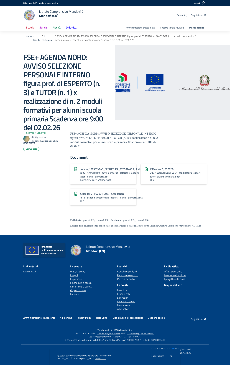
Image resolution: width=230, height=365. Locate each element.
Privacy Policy (84, 318)
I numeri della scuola (81, 283)
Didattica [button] (71, 27)
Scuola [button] (30, 27)
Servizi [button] (43, 27)
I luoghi (74, 275)
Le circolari (122, 298)
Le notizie (122, 290)
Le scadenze (123, 305)
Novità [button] (57, 27)
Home (29, 36)
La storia (74, 294)
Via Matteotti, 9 (104, 330)
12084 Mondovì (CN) (123, 330)
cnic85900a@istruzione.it (108, 333)
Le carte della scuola (81, 286)
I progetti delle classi (174, 279)
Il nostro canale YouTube (172, 27)
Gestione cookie (156, 318)
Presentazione (77, 271)
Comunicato (31, 148)
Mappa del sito (196, 27)
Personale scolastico (127, 275)
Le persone (76, 279)
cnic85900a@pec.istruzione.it (140, 333)
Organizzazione (78, 290)
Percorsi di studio (126, 279)
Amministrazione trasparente (140, 27)
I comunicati (47, 38)
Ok (171, 356)
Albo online (123, 309)
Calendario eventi (126, 301)
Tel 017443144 (83, 333)
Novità (36, 40)
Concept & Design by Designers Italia (170, 349)
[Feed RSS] (205, 15)
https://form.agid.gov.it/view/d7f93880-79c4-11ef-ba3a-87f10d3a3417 (131, 340)
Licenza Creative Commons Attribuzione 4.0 (172, 225)
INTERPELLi (29, 271)
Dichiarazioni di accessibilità (128, 318)
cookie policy (100, 358)
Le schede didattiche (175, 275)
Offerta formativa (173, 271)
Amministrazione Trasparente (39, 318)
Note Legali (102, 318)
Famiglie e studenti (127, 271)
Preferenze (157, 356)
